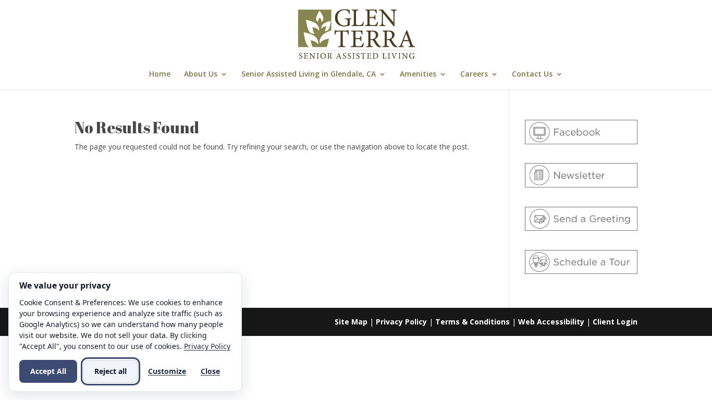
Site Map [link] (351, 322)
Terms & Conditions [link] (472, 322)
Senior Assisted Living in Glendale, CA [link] (308, 74)
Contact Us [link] (532, 74)
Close (210, 371)
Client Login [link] (615, 322)
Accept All (48, 371)
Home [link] (159, 74)
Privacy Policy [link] (401, 322)
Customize (167, 371)
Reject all (110, 371)
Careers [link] (474, 74)
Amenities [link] (418, 74)
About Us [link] (200, 74)
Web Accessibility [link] (551, 322)
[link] (357, 33)
